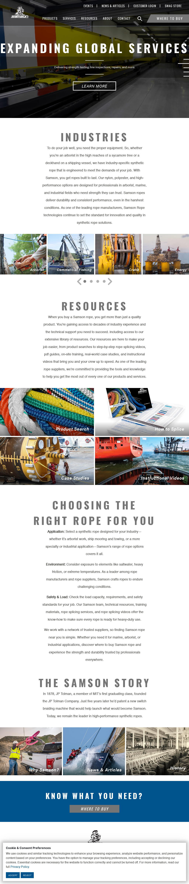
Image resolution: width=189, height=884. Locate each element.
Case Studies (44, 480)
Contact (124, 18)
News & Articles (113, 5)
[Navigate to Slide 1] (91, 281)
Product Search (44, 431)
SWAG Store (173, 5)
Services (69, 18)
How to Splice (139, 431)
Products (50, 18)
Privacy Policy (20, 867)
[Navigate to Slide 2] (97, 281)
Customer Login (144, 5)
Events (88, 5)
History (156, 770)
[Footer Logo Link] (94, 839)
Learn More (94, 86)
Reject (27, 875)
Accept (12, 875)
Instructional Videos (139, 480)
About (107, 18)
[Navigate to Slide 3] (104, 281)
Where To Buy (170, 18)
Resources (89, 18)
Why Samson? (29, 770)
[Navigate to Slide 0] (84, 281)
